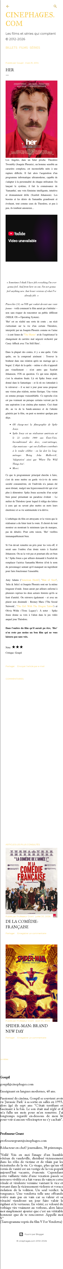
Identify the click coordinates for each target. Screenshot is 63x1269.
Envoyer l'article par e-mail (30, 666)
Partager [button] (10, 666)
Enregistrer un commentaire (31, 933)
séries (35, 47)
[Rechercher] (55, 5)
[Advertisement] (31, 802)
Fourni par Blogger (34, 1234)
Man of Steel (49, 580)
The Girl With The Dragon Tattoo (35, 606)
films (23, 47)
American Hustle (30, 580)
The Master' (30, 334)
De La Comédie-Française (22, 924)
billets (11, 47)
